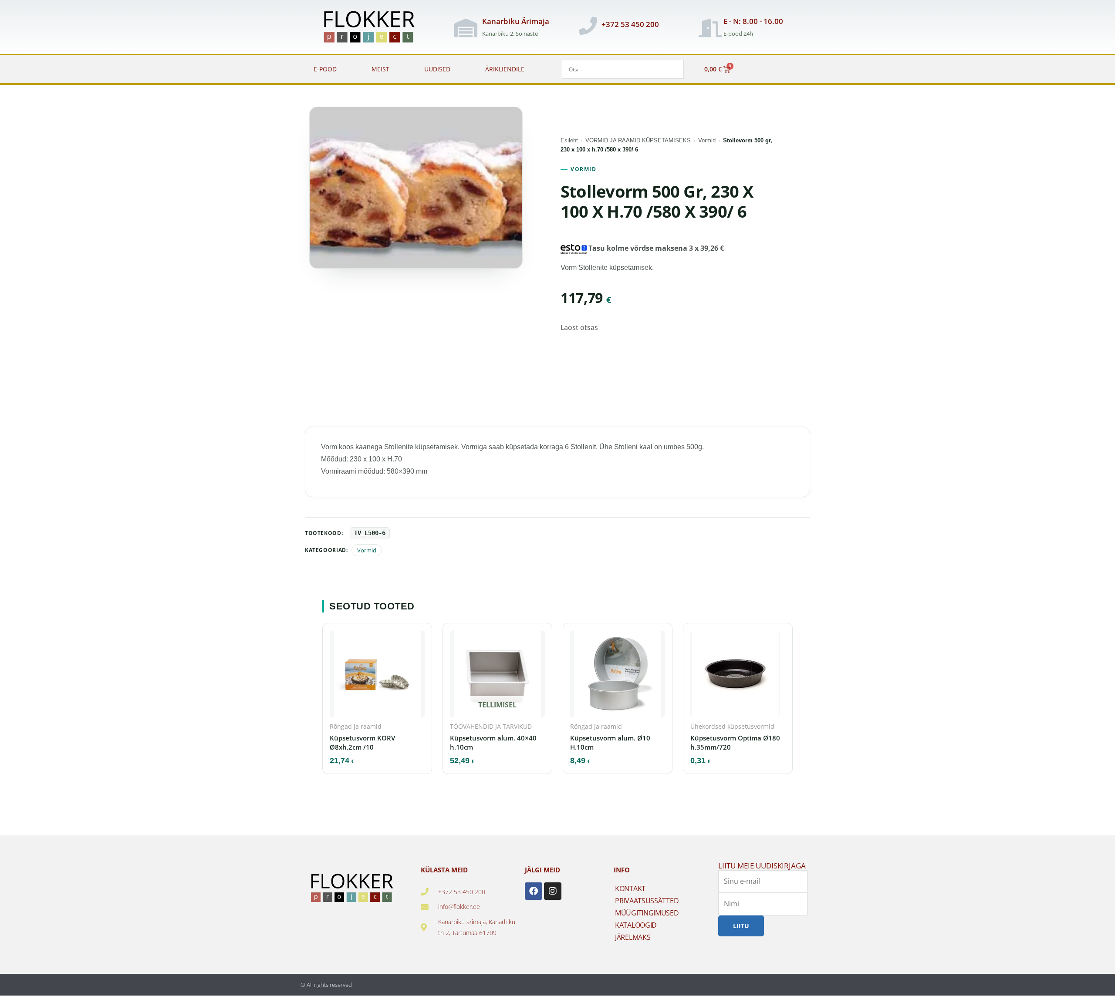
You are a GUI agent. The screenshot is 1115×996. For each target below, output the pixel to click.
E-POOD (325, 69)
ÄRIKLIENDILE (504, 69)
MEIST (380, 69)
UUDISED (437, 69)
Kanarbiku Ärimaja (515, 21)
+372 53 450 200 (630, 24)
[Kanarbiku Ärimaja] (465, 28)
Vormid (707, 140)
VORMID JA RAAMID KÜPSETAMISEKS (638, 140)
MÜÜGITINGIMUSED (647, 913)
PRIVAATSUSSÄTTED (647, 900)
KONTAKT (630, 888)
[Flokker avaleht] (374, 28)
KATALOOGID (636, 925)
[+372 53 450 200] (588, 26)
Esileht (569, 140)
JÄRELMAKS (632, 937)
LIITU (741, 926)
